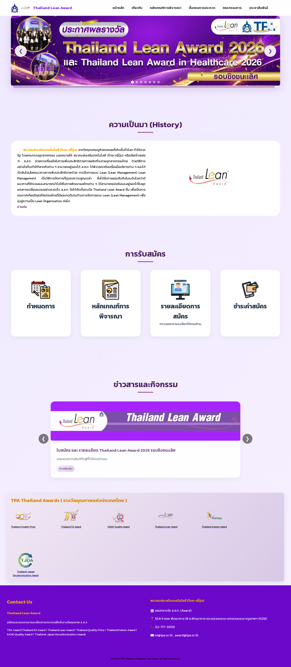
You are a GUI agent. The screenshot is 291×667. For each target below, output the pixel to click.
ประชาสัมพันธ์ (258, 7)
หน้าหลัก (118, 7)
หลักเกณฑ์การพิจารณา (165, 7)
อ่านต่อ (22, 206)
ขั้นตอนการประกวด (202, 7)
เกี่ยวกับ (137, 7)
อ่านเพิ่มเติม (65, 468)
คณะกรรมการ (232, 7)
